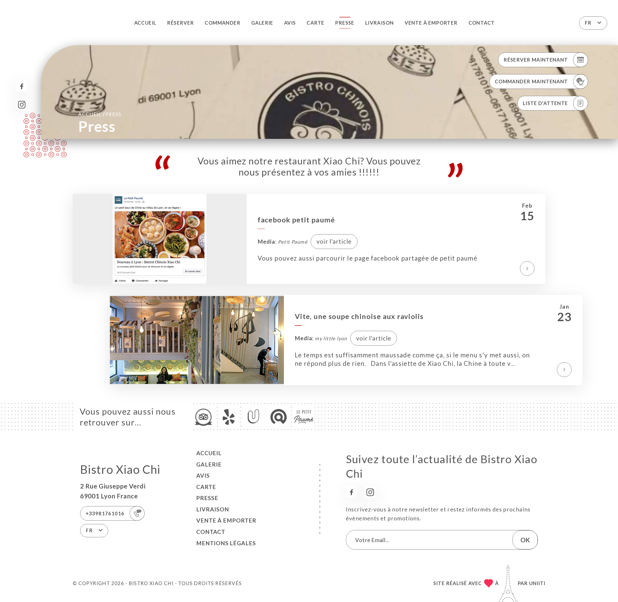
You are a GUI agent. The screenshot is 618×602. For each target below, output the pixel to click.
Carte (315, 23)
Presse (344, 23)
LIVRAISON (379, 23)
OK (525, 540)
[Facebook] (22, 86)
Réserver (180, 23)
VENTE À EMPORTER (431, 23)
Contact (482, 23)
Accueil (145, 23)
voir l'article (333, 241)
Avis (290, 23)
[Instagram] (22, 104)
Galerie (262, 23)
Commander (222, 23)
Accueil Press (99, 114)
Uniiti (537, 583)
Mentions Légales (226, 543)
